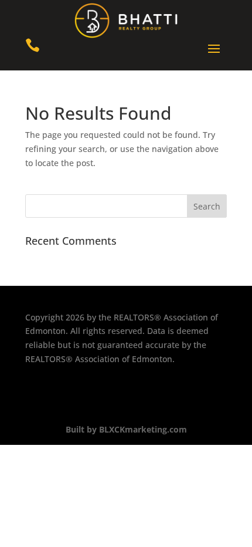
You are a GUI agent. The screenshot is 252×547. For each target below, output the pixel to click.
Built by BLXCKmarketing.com (126, 429)
